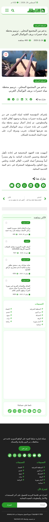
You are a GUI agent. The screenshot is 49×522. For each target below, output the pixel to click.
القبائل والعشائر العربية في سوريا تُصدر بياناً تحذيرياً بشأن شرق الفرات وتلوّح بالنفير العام (18, 288)
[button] (41, 99)
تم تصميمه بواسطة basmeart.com (24, 519)
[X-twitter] (29, 411)
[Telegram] (24, 411)
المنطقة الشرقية (40, 26)
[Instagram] (15, 411)
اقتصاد (27, 241)
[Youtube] (34, 411)
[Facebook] (39, 411)
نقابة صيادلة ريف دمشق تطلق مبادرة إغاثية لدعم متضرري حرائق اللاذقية (18, 267)
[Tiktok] (10, 411)
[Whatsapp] (19, 411)
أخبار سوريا (26, 222)
